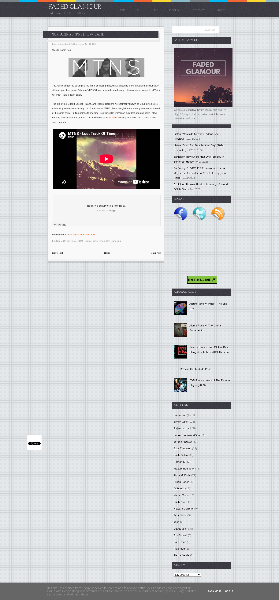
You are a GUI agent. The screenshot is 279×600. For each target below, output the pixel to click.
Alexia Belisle (181, 555)
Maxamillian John (184, 468)
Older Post (156, 252)
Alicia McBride (182, 475)
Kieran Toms (181, 495)
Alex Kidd (179, 548)
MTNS (81, 241)
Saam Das (104, 241)
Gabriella (179, 488)
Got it (229, 591)
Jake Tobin (180, 515)
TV (156, 10)
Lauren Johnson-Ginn (187, 435)
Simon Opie (181, 421)
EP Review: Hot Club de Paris (193, 368)
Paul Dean (180, 541)
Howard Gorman (184, 508)
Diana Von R (181, 528)
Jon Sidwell (180, 535)
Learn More (214, 591)
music (88, 241)
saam (95, 241)
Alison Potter (181, 481)
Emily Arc (179, 501)
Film (139, 10)
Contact (199, 10)
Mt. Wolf (113, 117)
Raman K (179, 461)
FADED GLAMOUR (75, 7)
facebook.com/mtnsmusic (83, 234)
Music (121, 10)
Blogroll (175, 10)
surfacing (116, 241)
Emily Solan (181, 455)
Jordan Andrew (183, 441)
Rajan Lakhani (182, 428)
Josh (176, 521)
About (220, 10)
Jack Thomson (182, 448)
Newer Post (57, 252)
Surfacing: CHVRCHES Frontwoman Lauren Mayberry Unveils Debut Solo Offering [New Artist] (200, 173)
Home (107, 252)
